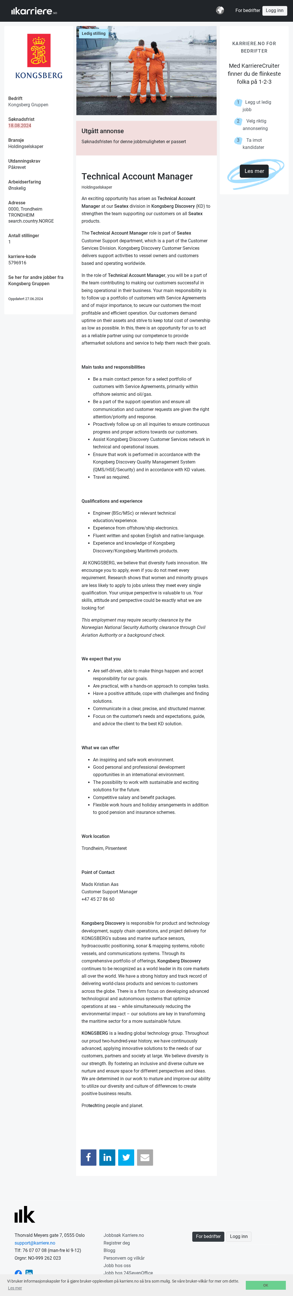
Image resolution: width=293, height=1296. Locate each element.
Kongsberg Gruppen (28, 104)
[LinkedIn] (107, 1157)
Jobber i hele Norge (39, 11)
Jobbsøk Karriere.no (124, 1235)
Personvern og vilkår (124, 1258)
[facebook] (18, 1273)
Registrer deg (117, 1243)
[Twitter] (126, 1157)
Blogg (109, 1250)
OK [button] (265, 1285)
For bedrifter (247, 10)
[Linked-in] (29, 1273)
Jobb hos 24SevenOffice (128, 1273)
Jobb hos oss (117, 1265)
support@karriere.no (35, 1243)
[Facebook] (89, 1157)
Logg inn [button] (275, 10)
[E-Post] (145, 1157)
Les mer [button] (15, 1288)
